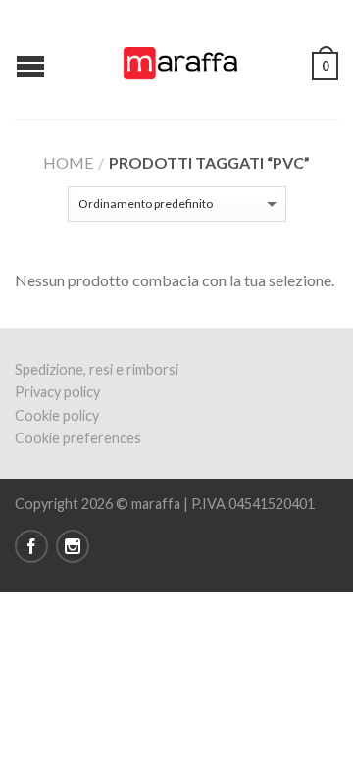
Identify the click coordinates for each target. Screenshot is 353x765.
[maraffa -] (179, 58)
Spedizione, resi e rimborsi (96, 369)
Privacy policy (57, 391)
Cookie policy (57, 415)
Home (68, 162)
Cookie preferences (78, 438)
